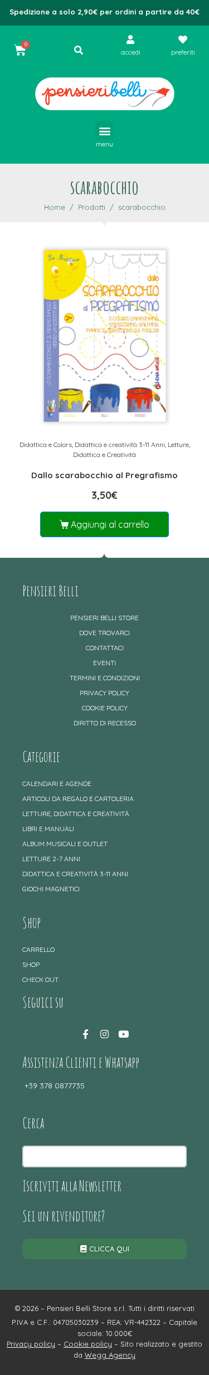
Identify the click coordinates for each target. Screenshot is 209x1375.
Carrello (38, 949)
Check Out (40, 979)
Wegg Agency (110, 1355)
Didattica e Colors (46, 444)
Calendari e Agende (56, 783)
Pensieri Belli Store (104, 617)
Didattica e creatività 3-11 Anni (120, 444)
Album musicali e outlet (65, 843)
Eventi (104, 663)
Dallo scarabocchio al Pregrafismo (104, 475)
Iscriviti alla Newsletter (71, 1186)
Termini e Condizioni (105, 678)
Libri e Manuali (48, 828)
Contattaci (105, 648)
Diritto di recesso (105, 723)
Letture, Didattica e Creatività (75, 813)
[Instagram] (104, 1034)
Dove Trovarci (104, 632)
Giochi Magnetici (51, 889)
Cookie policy (105, 708)
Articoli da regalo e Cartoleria (78, 798)
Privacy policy (104, 693)
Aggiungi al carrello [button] (110, 524)
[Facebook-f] (85, 1034)
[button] (104, 130)
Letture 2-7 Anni (51, 859)
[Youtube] (123, 1034)
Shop (31, 964)
